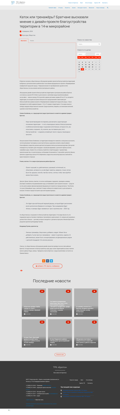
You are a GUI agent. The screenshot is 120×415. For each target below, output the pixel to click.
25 (82, 69)
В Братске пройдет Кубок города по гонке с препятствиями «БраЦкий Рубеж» (32, 309)
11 (82, 64)
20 (89, 67)
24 (79, 69)
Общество (32, 35)
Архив (73, 7)
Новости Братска (73, 2)
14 (92, 64)
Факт (81, 2)
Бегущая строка (82, 7)
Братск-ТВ (97, 2)
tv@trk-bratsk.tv (30, 399)
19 (85, 67)
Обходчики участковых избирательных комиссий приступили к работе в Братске (86, 340)
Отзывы (60, 7)
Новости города (74, 380)
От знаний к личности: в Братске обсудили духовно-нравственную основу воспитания (85, 309)
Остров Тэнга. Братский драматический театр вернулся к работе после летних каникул (32, 340)
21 (92, 67)
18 (82, 67)
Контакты (105, 2)
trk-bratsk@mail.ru (53, 393)
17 (79, 67)
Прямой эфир (52, 7)
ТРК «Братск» (20, 2)
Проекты (67, 7)
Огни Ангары (88, 2)
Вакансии (91, 7)
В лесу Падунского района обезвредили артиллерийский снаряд (59, 340)
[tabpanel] (47, 60)
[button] (108, 8)
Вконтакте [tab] (24, 40)
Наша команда (100, 7)
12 (85, 64)
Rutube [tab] (32, 40)
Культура (25, 35)
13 (89, 64)
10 (79, 64)
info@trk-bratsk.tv (46, 385)
